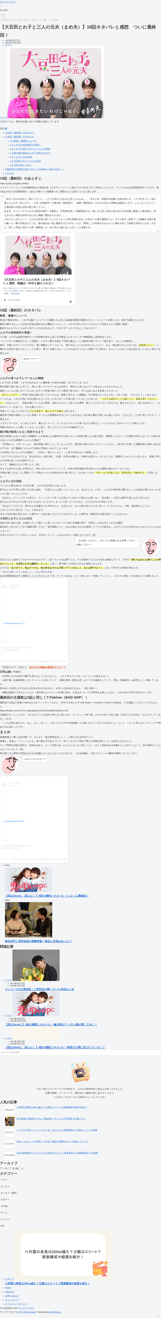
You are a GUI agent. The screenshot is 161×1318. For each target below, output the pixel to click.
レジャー (5, 1219)
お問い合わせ (12, 1296)
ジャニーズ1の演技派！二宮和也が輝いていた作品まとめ (39, 989)
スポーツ (5, 1199)
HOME (3, 15)
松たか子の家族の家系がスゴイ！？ (47, 667)
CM (2, 1226)
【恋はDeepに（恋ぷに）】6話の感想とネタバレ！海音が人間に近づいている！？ (55, 1047)
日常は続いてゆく (21, 165)
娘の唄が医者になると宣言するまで (30, 153)
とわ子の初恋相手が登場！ (25, 145)
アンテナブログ (8, 2)
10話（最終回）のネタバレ (19, 136)
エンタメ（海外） (10, 1193)
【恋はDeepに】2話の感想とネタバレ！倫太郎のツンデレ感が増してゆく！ (51, 1024)
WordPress (55, 1312)
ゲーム (4, 1212)
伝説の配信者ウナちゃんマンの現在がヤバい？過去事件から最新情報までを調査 (57, 1153)
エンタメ (5, 1186)
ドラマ (3, 17)
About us (9, 1292)
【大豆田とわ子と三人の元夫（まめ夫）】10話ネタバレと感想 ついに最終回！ (30, 20)
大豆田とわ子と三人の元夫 (25, 161)
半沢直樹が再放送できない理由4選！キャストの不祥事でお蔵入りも (51, 1118)
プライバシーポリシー (16, 1304)
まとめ (9, 173)
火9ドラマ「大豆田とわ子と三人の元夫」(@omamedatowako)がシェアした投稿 (34, 661)
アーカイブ (5, 1168)
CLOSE (4, 10)
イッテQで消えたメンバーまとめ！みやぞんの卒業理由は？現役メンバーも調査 (56, 1130)
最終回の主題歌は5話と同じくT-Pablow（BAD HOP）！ (34, 169)
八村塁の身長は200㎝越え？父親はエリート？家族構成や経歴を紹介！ (52, 1107)
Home (8, 1288)
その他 (4, 1206)
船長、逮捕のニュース (23, 141)
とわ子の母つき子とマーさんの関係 (30, 149)
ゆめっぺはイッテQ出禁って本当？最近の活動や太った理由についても (52, 1141)
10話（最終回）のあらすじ (19, 132)
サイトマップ (12, 1300)
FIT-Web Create (27, 1312)
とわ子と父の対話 (21, 157)
